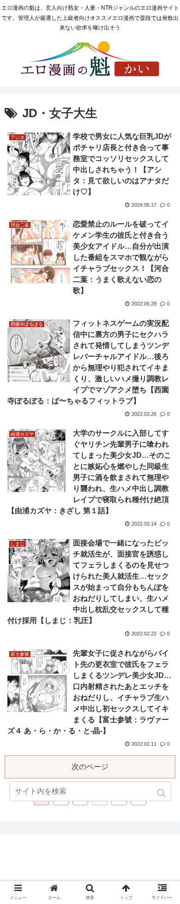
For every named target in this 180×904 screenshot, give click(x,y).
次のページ (90, 767)
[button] (162, 793)
